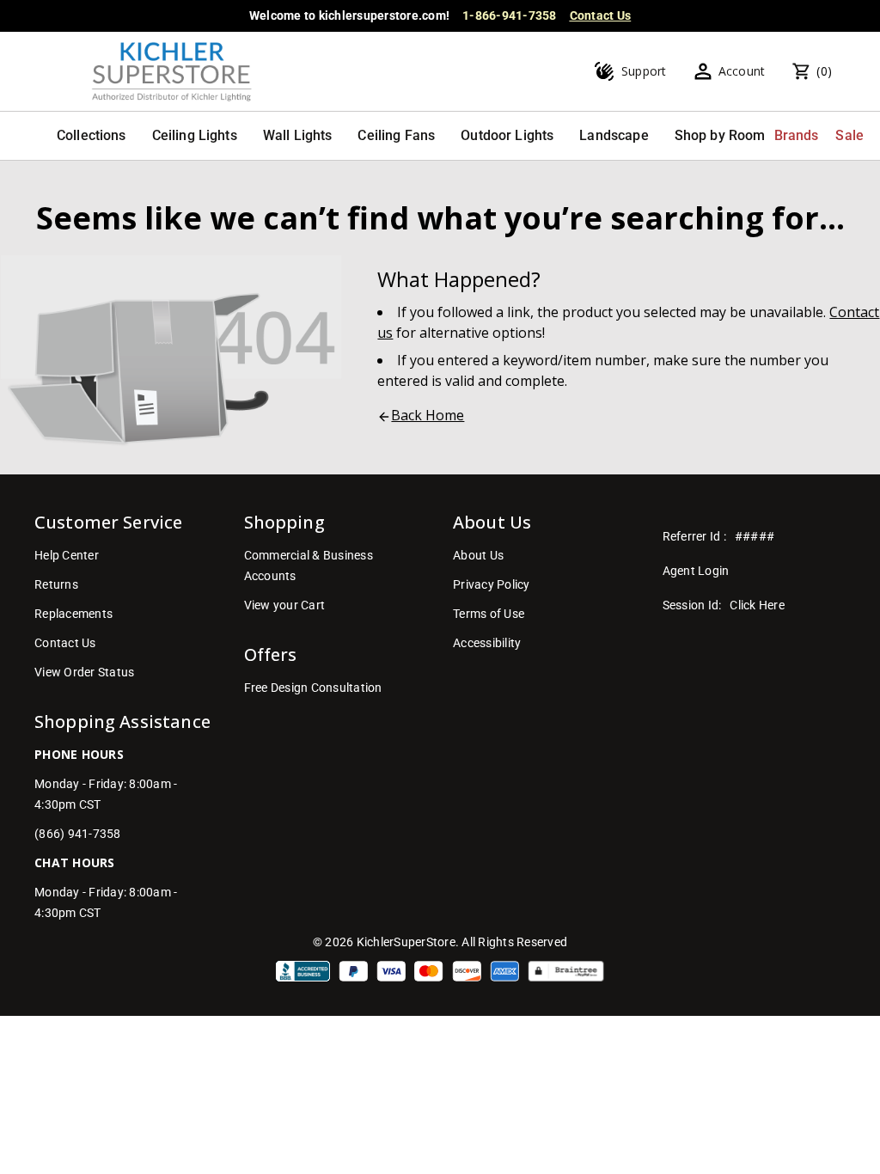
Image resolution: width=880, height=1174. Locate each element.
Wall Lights (298, 135)
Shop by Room (720, 135)
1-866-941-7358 (509, 15)
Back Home (427, 415)
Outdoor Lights (507, 135)
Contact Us (601, 15)
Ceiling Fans (396, 135)
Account (742, 71)
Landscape (613, 135)
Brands (796, 135)
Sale (849, 135)
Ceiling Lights (194, 135)
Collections (91, 135)
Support (644, 71)
